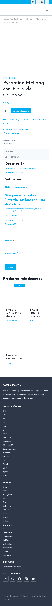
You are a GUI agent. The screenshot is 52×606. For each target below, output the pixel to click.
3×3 (4, 415)
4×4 (4, 418)
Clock (5, 460)
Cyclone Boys (9, 536)
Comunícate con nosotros (13, 566)
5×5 (4, 422)
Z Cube (6, 521)
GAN (5, 502)
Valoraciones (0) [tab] (12, 157)
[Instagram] (47, 2)
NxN (5, 434)
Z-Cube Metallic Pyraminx (35, 313)
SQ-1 (5, 468)
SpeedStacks (8, 547)
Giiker (5, 551)
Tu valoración (11, 224)
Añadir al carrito (21, 110)
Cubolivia (7, 506)
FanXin (6, 509)
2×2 (4, 411)
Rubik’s (6, 540)
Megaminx (7, 441)
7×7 (4, 430)
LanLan (6, 513)
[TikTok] (38, 2)
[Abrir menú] (46, 10)
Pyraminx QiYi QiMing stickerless (13, 313)
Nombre (9, 240)
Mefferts (7, 555)
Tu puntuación (12, 215)
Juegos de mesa (9, 449)
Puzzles (6, 456)
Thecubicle (7, 532)
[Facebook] (42, 2)
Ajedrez (6, 472)
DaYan (6, 528)
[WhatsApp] (33, 2)
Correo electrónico (14, 253)
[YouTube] (33, 579)
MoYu (10, 143)
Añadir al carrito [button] (14, 327)
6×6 (4, 426)
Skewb (5, 464)
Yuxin (5, 517)
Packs (5, 475)
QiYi (5, 487)
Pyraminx (9, 78)
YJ (4, 498)
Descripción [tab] (10, 151)
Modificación (8, 445)
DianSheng (7, 525)
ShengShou (7, 494)
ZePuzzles (7, 544)
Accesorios (7, 453)
